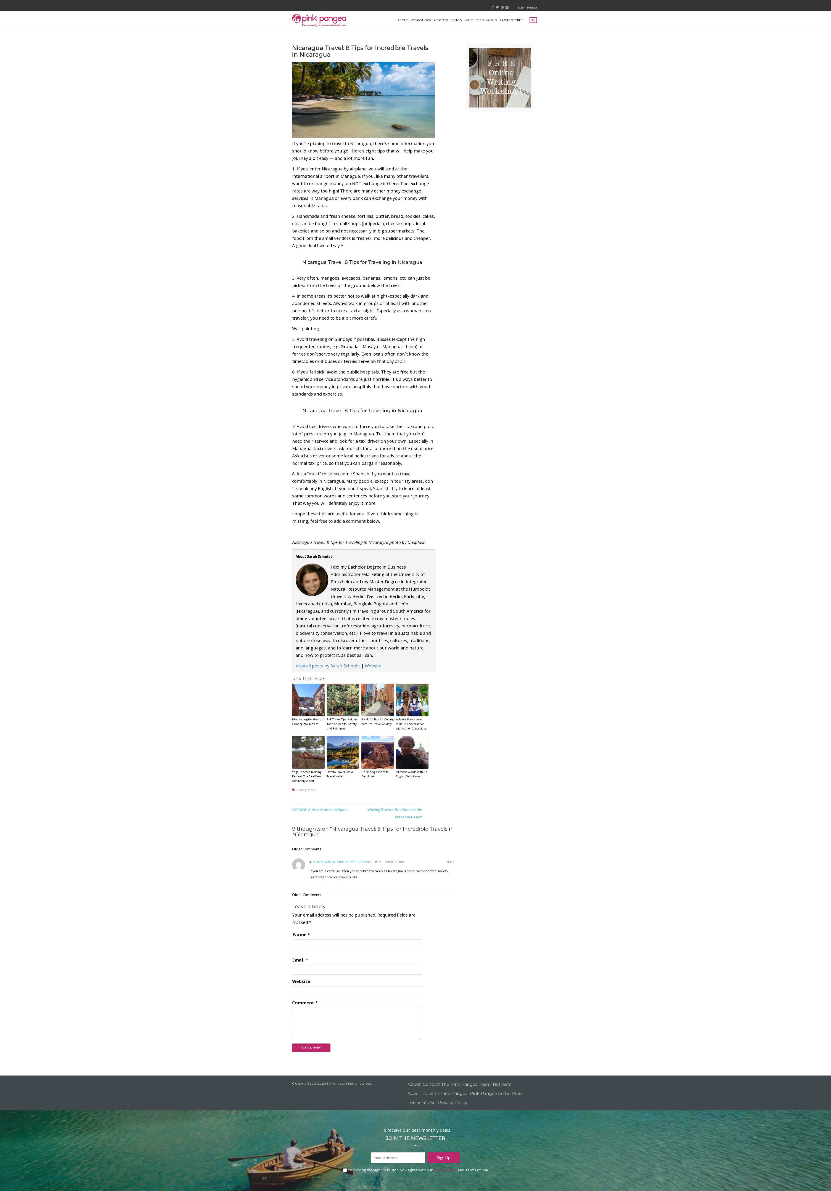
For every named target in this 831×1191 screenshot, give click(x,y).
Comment (305, 1003)
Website (373, 666)
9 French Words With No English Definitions (411, 774)
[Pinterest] (502, 7)
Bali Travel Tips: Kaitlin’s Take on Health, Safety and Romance (342, 723)
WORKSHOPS (421, 20)
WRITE (469, 20)
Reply (450, 862)
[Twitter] (497, 7)
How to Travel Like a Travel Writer (340, 774)
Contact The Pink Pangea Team (457, 1084)
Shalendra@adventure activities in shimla (342, 862)
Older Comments (306, 848)
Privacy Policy (453, 1102)
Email (300, 960)
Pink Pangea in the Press (496, 1093)
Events (456, 20)
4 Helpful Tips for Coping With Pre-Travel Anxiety (377, 721)
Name (301, 935)
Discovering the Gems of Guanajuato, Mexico (308, 721)
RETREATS (441, 20)
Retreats (502, 1084)
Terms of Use (422, 1102)
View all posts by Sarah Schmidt (328, 666)
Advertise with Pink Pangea (438, 1093)
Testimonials (486, 20)
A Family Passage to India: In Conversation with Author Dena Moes (411, 723)
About (403, 20)
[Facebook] (493, 7)
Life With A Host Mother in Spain (320, 809)
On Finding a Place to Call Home (375, 774)
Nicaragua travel (306, 790)
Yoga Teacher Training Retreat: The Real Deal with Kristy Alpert (306, 776)
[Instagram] (507, 7)
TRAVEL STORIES (511, 20)
